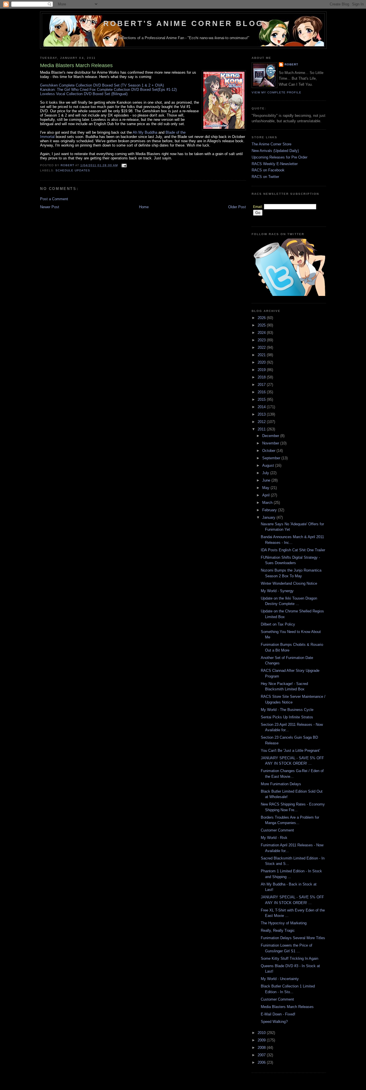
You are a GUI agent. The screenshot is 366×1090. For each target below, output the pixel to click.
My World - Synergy (277, 591)
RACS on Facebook (268, 170)
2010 (262, 1033)
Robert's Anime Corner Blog (183, 23)
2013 (262, 414)
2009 (262, 1040)
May (266, 488)
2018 (262, 377)
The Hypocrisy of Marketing (284, 923)
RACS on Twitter (265, 177)
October (269, 450)
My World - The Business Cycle (287, 710)
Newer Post (49, 207)
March (268, 502)
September (271, 458)
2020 (262, 362)
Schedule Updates (72, 170)
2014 (262, 407)
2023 (262, 340)
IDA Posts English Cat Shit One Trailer (293, 550)
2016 (262, 392)
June (266, 480)
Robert (291, 64)
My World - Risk (274, 837)
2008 (262, 1047)
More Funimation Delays (281, 784)
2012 (262, 422)
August (268, 465)
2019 (262, 370)
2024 (262, 332)
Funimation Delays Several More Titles (293, 938)
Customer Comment (277, 830)
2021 (262, 355)
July (266, 473)
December (271, 436)
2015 (262, 399)
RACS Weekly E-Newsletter (275, 164)
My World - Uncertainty (280, 979)
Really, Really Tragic (278, 930)
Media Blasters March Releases (287, 1007)
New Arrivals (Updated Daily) (275, 151)
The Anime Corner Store (271, 144)
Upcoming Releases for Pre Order (279, 157)
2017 (262, 384)
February (270, 510)
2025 (262, 325)
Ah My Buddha (145, 132)
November (271, 443)
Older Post (237, 207)
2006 (262, 1062)
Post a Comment (54, 199)
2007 (262, 1055)
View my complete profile (276, 92)
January (269, 517)
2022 (262, 347)
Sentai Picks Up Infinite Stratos (287, 717)
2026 (262, 318)
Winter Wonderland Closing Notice (289, 583)
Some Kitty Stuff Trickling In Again (289, 958)
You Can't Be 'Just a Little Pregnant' (290, 750)
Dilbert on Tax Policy (278, 624)
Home (144, 207)
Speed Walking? (274, 1021)
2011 (262, 429)
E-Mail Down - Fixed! (278, 1014)
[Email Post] (124, 165)
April (266, 495)
